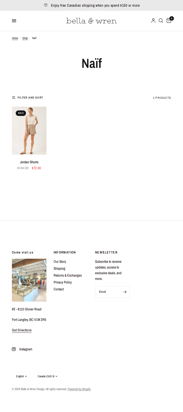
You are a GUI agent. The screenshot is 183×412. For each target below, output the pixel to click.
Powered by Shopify (79, 389)
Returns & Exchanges (68, 275)
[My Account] (153, 21)
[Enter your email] (125, 292)
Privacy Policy (63, 282)
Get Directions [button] (21, 330)
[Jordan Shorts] (29, 131)
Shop (25, 38)
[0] (168, 21)
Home (15, 38)
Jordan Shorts (29, 161)
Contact (59, 289)
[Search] (161, 21)
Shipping (59, 268)
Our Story (60, 261)
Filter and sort (30, 97)
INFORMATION (65, 252)
